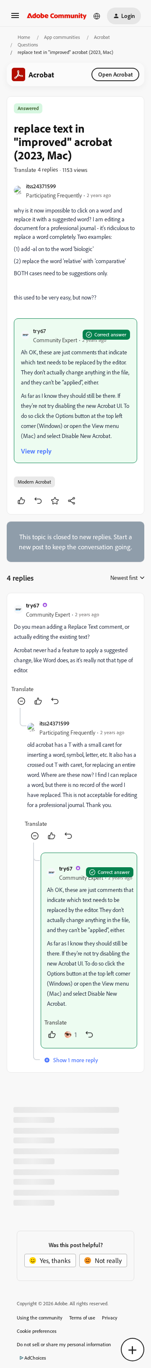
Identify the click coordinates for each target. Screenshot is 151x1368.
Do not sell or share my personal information (64, 1344)
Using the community (39, 1317)
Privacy (109, 1317)
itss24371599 (41, 186)
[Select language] (97, 16)
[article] (75, 654)
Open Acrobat (115, 74)
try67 (39, 330)
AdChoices (35, 1358)
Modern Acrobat (34, 482)
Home (24, 37)
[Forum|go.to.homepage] (57, 16)
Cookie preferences (37, 1331)
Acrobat (102, 37)
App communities (62, 37)
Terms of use (82, 1317)
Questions (28, 44)
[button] (15, 18)
